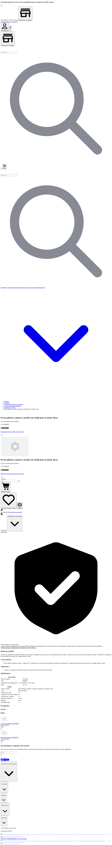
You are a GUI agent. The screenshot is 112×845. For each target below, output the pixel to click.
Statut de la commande (11, 22)
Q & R (29, 648)
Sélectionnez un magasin (7, 45)
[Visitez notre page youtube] (7, 760)
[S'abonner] (1, 754)
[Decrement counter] (1, 481)
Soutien (3, 22)
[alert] (56, 590)
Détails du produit (5, 648)
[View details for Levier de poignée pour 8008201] (4, 722)
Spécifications (15, 648)
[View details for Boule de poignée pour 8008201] (4, 736)
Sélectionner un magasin (15, 512)
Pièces (34, 648)
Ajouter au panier (5, 491)
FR (10, 28)
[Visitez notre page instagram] (5, 760)
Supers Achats (8, 287)
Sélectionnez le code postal (15, 516)
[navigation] (56, 22)
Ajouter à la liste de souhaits (8, 508)
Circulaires (21, 287)
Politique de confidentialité (19, 838)
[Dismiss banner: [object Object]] (1, 5)
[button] (56, 171)
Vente (2, 287)
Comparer (19, 508)
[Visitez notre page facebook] (2, 760)
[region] (56, 13)
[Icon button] (1, 728)
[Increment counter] (19, 481)
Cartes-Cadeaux (34, 287)
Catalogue (27, 287)
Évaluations (23, 648)
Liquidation (15, 287)
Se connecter (4, 30)
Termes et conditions (6, 838)
